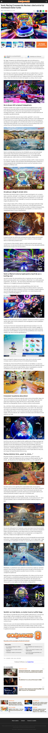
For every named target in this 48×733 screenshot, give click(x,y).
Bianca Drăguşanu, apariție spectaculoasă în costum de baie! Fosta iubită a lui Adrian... (16, 703)
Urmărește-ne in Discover (35, 56)
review (12, 658)
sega (15, 658)
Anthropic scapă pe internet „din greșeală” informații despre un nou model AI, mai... (40, 710)
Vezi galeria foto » (41, 44)
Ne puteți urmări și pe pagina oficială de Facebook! (17, 640)
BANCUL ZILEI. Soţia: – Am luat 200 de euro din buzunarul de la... (16, 710)
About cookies (15, 720)
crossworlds (8, 658)
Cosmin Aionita (7, 10)
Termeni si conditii (31, 720)
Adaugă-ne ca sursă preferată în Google (14, 57)
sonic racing (18, 658)
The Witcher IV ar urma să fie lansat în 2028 (30, 679)
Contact (23, 720)
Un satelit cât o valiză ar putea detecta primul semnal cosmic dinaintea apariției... (40, 703)
